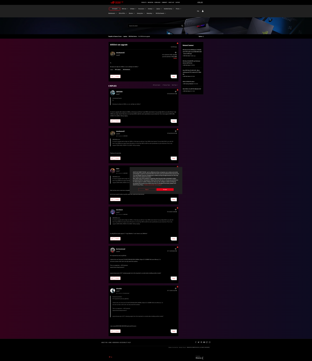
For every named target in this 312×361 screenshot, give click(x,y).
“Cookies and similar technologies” (153, 185)
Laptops (125, 36)
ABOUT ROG (104, 342)
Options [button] (200, 36)
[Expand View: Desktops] (153, 9)
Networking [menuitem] (149, 13)
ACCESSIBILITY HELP (125, 342)
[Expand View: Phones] (181, 9)
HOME (110, 342)
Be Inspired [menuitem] (114, 8)
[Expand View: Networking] (153, 13)
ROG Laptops (118, 69)
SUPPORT (178, 2)
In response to (122, 136)
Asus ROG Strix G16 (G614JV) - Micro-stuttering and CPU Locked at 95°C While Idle (192, 72)
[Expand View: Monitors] (134, 13)
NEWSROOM (115, 342)
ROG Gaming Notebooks (188, 83)
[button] (112, 76)
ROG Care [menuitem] (124, 8)
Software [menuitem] (132, 8)
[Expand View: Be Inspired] (119, 8)
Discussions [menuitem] (141, 8)
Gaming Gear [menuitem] (140, 13)
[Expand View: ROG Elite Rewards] (165, 13)
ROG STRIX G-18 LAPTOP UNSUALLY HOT (192, 89)
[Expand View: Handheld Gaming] (173, 9)
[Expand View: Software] (135, 9)
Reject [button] (147, 189)
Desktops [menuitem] (150, 8)
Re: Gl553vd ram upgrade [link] (144, 36)
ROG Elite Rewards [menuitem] (160, 13)
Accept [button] (165, 189)
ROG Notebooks (126, 69)
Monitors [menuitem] (131, 13)
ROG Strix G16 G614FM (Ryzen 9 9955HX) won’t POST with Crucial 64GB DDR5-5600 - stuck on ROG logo (192, 51)
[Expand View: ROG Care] (127, 9)
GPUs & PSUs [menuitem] (122, 13)
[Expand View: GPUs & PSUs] (126, 13)
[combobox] (156, 26)
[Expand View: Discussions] (145, 9)
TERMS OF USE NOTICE (173, 347)
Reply (173, 76)
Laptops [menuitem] (158, 8)
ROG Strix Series (133, 36)
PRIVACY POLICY (182, 347)
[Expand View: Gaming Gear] (144, 13)
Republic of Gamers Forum (115, 36)
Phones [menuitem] (177, 8)
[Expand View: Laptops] (161, 9)
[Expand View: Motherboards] (116, 13)
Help (198, 11)
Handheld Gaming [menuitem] (168, 8)
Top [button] (111, 357)
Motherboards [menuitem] (111, 13)
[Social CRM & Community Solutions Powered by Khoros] (199, 357)
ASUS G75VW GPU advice (188, 81)
